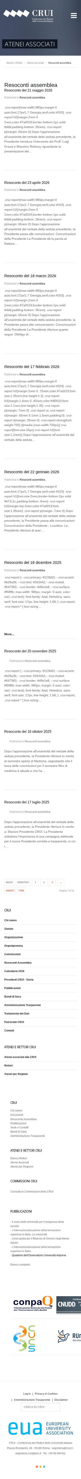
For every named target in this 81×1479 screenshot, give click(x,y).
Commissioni (12, 954)
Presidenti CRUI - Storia (18, 979)
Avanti (10, 890)
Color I (37, 1467)
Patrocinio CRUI (14, 1022)
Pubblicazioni (12, 988)
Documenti (16, 1114)
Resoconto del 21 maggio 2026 (28, 90)
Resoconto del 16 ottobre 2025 (27, 731)
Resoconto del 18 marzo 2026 (30, 276)
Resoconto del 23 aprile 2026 (26, 183)
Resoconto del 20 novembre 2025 (30, 651)
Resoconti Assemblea (18, 962)
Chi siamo (10, 920)
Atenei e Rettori (14, 63)
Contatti (9, 1030)
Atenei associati (35, 63)
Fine (21, 890)
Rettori (8, 1065)
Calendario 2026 (14, 971)
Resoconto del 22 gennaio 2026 (31, 472)
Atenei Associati (19, 1162)
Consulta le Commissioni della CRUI (31, 1191)
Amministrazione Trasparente (22, 1005)
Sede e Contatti (19, 1127)
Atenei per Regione (16, 1074)
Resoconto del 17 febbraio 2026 (31, 367)
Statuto (8, 928)
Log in (27, 1393)
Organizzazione (13, 937)
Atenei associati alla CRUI (20, 1057)
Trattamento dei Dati (16, 1013)
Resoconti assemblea (32, 97)
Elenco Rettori (18, 1158)
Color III (44, 1467)
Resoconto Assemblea (23, 1119)
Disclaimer (61, 1399)
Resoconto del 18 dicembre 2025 (32, 562)
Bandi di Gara (12, 996)
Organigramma (13, 945)
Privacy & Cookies (46, 1393)
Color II (40, 1467)
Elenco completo (20, 1264)
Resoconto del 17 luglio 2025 (26, 802)
